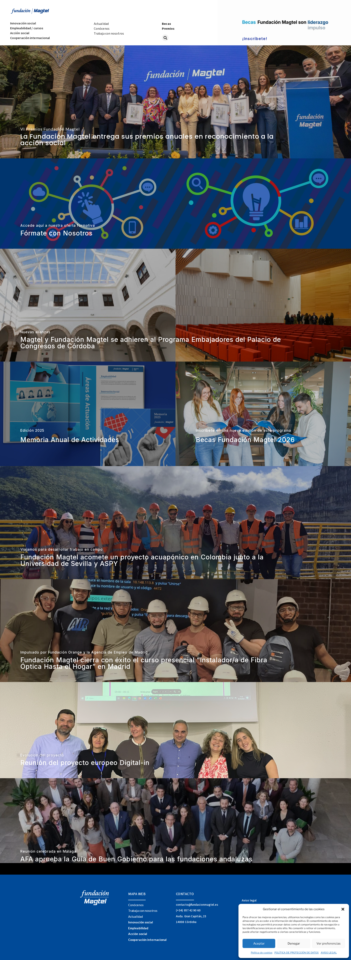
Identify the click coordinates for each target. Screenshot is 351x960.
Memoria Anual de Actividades (69, 440)
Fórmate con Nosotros (56, 233)
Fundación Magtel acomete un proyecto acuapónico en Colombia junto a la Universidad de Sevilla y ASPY (142, 560)
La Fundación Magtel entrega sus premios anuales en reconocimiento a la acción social (147, 139)
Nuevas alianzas (35, 332)
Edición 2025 (32, 430)
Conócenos (101, 28)
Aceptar (259, 943)
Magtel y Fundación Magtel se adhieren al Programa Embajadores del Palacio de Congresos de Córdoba (150, 343)
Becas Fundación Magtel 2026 (245, 440)
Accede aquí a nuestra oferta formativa (57, 225)
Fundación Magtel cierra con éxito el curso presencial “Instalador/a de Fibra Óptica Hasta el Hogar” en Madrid (143, 663)
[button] (343, 909)
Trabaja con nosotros (109, 33)
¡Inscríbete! (254, 38)
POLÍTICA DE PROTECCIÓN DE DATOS (296, 952)
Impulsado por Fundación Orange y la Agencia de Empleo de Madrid (84, 652)
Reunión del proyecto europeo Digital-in (85, 763)
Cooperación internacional (30, 38)
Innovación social (23, 23)
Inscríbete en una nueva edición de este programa (243, 430)
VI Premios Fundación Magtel (50, 128)
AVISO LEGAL (329, 952)
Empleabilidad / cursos (26, 28)
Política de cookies (261, 952)
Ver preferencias (328, 943)
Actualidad (101, 24)
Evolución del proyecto (42, 755)
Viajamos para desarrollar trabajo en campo (61, 549)
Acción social (19, 33)
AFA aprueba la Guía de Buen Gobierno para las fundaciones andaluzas (136, 859)
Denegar (294, 943)
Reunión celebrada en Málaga (48, 851)
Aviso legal (249, 900)
